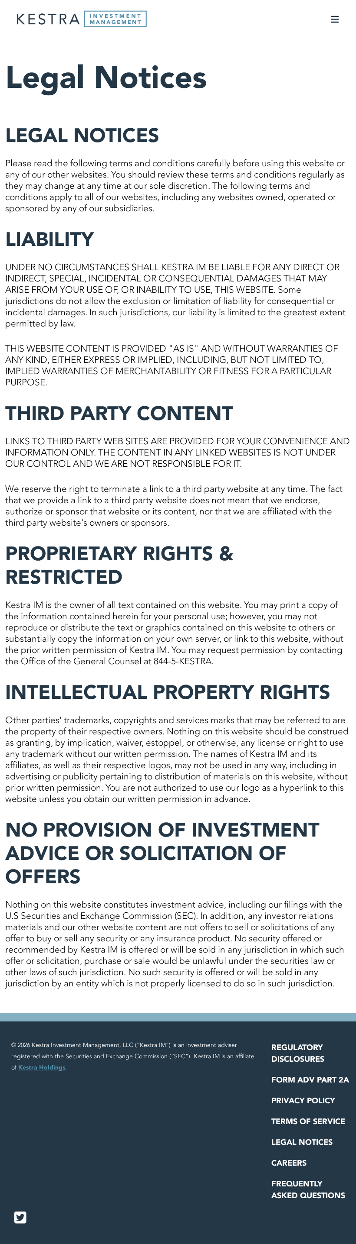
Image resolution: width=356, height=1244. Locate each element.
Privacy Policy (303, 1100)
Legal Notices (302, 1142)
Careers (289, 1163)
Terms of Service (308, 1121)
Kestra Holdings (41, 1067)
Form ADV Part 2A (310, 1080)
